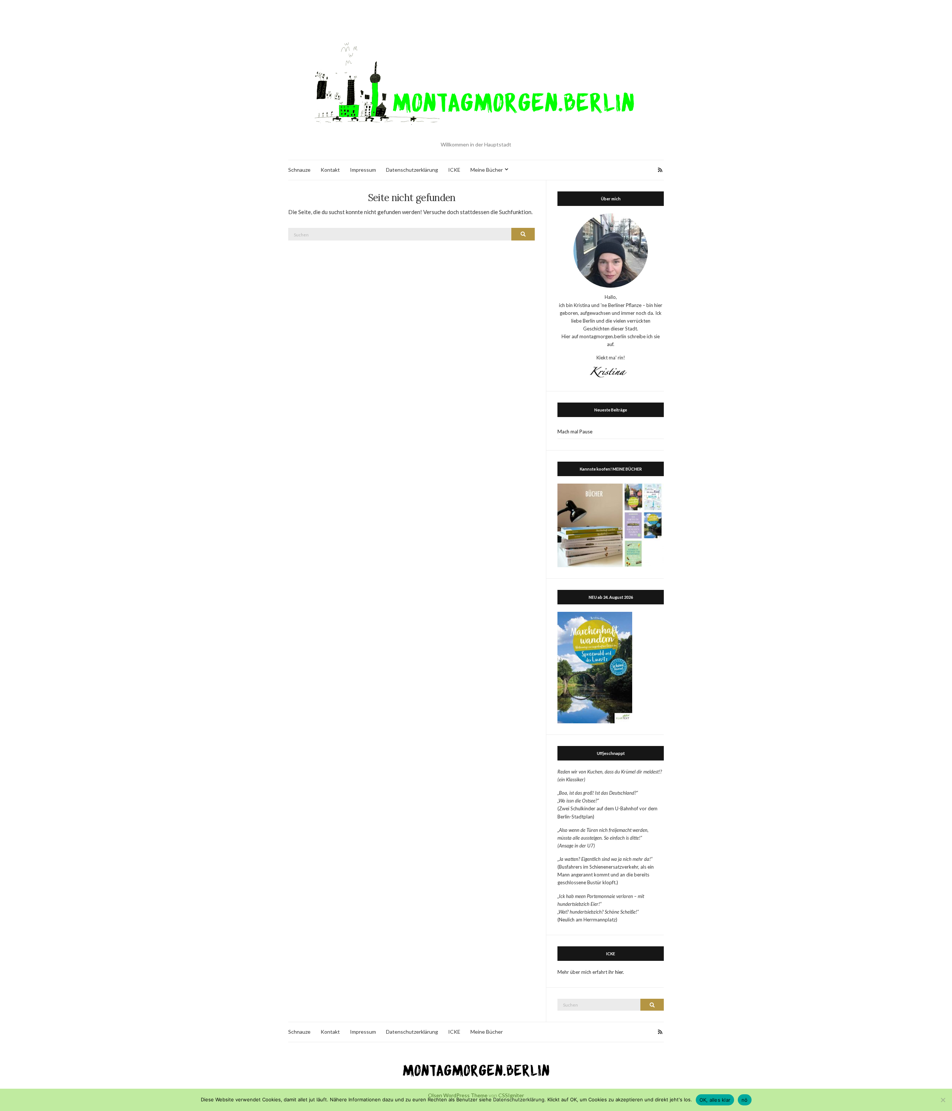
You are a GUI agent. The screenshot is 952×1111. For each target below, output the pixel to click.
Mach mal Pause (574, 432)
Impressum (363, 170)
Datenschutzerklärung (412, 170)
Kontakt (330, 170)
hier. (619, 972)
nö (745, 1100)
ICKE (454, 170)
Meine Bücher (486, 170)
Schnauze (299, 170)
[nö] (942, 1100)
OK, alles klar (715, 1100)
